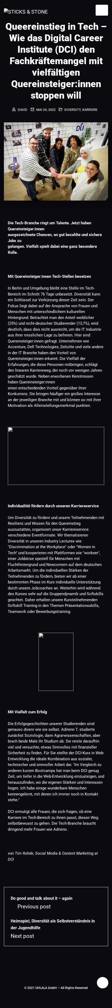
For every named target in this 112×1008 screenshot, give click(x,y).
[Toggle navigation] (102, 10)
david (22, 110)
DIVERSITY (72, 110)
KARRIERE (89, 110)
